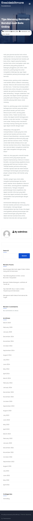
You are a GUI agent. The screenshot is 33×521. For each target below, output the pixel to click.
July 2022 (6, 471)
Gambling (7, 31)
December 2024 (8, 336)
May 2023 (6, 424)
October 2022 (7, 457)
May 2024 (6, 369)
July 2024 (6, 360)
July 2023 (6, 415)
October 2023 (7, 401)
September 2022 (8, 461)
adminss (22, 231)
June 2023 (6, 420)
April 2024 (6, 374)
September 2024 (8, 350)
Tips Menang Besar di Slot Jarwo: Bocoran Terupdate (14, 277)
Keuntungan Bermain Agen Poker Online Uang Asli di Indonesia (16, 270)
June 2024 (6, 364)
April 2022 (6, 485)
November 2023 (8, 397)
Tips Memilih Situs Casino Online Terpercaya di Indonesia (13, 290)
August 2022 (7, 466)
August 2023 (7, 411)
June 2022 (6, 475)
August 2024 (7, 355)
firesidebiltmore (12, 3)
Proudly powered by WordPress (10, 514)
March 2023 (7, 434)
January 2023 (7, 443)
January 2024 (7, 387)
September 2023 (8, 406)
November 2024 (8, 341)
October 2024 (7, 346)
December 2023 (8, 392)
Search (6, 251)
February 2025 (7, 327)
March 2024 (7, 378)
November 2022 (8, 452)
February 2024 (7, 383)
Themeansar (7, 518)
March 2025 (7, 323)
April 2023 (6, 429)
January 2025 (7, 332)
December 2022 (8, 448)
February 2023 (7, 438)
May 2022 (6, 480)
